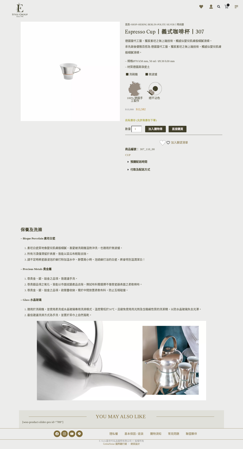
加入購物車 (155, 129)
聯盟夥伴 (191, 433)
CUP (127, 155)
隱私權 (113, 433)
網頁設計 (135, 444)
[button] (219, 6)
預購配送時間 (138, 161)
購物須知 (155, 433)
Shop (134, 24)
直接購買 (177, 129)
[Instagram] (64, 433)
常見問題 (173, 433)
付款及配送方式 (140, 169)
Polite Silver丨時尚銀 (171, 24)
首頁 (127, 24)
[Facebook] (57, 433)
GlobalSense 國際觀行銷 (115, 444)
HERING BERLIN (147, 24)
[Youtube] (72, 433)
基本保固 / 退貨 (133, 433)
